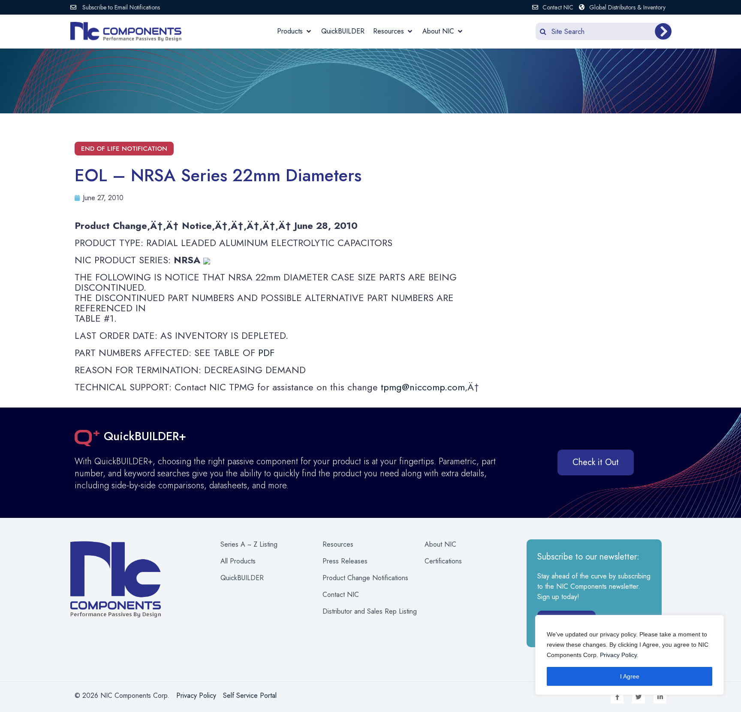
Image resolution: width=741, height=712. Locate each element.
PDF (266, 352)
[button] (295, 31)
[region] (629, 655)
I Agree (629, 676)
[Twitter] (638, 697)
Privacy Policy (618, 654)
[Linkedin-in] (660, 697)
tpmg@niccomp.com (423, 387)
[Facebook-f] (617, 697)
